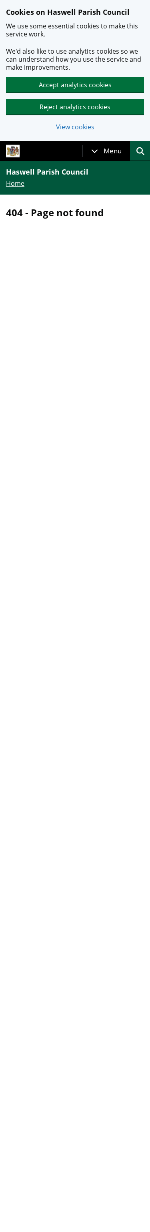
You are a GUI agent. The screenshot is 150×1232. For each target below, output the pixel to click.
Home (15, 183)
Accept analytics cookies (75, 84)
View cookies (75, 127)
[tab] (106, 151)
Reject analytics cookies (75, 106)
